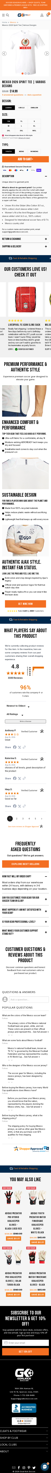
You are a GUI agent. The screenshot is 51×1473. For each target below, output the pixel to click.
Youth (8, 151)
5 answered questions (12, 95)
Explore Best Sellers (25, 864)
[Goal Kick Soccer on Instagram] (24, 1468)
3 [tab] (28, 73)
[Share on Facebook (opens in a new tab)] (14, 747)
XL (34, 126)
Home (4, 22)
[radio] (36, 668)
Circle (21, 108)
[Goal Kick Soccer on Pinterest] (29, 1468)
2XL (8, 131)
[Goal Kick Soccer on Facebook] (19, 1468)
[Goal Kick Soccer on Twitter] (34, 1468)
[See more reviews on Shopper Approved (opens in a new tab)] (24, 747)
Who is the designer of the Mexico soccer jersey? (24, 1065)
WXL (34, 131)
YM (8, 121)
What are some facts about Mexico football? (22, 1040)
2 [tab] (25, 73)
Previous (4, 53)
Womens (34, 151)
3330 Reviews (17, 678)
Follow (5, 1018)
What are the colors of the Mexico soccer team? (24, 1015)
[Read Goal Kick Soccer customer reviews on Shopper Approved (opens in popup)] (24, 1421)
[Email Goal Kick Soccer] (14, 1468)
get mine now (25, 604)
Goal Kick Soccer (27, 1471)
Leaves (8, 108)
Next (47, 53)
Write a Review (25, 721)
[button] (9, 1035)
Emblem (34, 108)
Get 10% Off (25, 1351)
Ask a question (34, 95)
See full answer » (41, 1032)
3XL (21, 131)
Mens (21, 151)
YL (21, 121)
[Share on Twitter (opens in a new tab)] (19, 747)
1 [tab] (23, 74)
